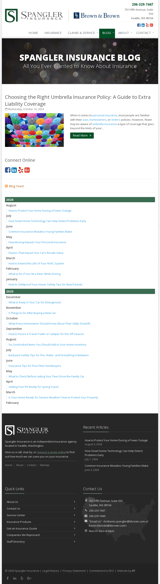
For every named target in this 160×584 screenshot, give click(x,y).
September (14, 329)
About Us (12, 502)
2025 (10, 291)
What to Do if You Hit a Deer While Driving (34, 274)
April (9, 247)
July (8, 216)
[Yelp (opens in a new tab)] (147, 24)
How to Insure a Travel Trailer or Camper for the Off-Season (46, 334)
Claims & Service (82, 32)
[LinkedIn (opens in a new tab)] (143, 24)
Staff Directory (16, 541)
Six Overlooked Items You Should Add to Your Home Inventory (47, 344)
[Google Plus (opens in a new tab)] (151, 24)
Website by (126, 571)
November (13, 308)
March (10, 258)
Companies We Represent (23, 535)
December (13, 297)
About (124, 32)
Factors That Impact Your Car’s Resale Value (36, 253)
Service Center (16, 515)
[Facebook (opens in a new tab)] (138, 24)
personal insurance (104, 115)
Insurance (53, 33)
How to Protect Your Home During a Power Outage (40, 210)
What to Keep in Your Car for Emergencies (35, 302)
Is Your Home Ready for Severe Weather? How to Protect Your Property (53, 397)
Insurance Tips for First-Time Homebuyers (35, 366)
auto (85, 120)
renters (115, 120)
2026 (10, 199)
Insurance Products (19, 522)
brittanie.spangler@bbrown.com (124, 521)
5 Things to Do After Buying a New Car (32, 313)
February (12, 268)
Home (33, 33)
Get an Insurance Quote (22, 528)
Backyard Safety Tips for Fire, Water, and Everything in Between (49, 355)
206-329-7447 (97, 510)
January (12, 279)
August (11, 205)
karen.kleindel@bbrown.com (107, 525)
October (12, 318)
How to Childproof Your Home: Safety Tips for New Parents (45, 284)
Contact (144, 32)
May (9, 237)
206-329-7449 (97, 516)
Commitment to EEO (101, 571)
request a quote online (51, 452)
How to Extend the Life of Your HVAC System (36, 263)
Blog (107, 32)
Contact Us (13, 508)
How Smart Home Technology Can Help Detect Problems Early (47, 221)
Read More (81, 135)
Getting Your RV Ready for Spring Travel (34, 387)
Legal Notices (50, 571)
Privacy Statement (74, 571)
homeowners (98, 120)
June (9, 226)
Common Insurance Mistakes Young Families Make (40, 231)
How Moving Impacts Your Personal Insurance (37, 242)
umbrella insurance (104, 124)
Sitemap (44, 465)
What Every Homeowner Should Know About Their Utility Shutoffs (50, 323)
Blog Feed (16, 186)
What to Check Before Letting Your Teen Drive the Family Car (46, 376)
